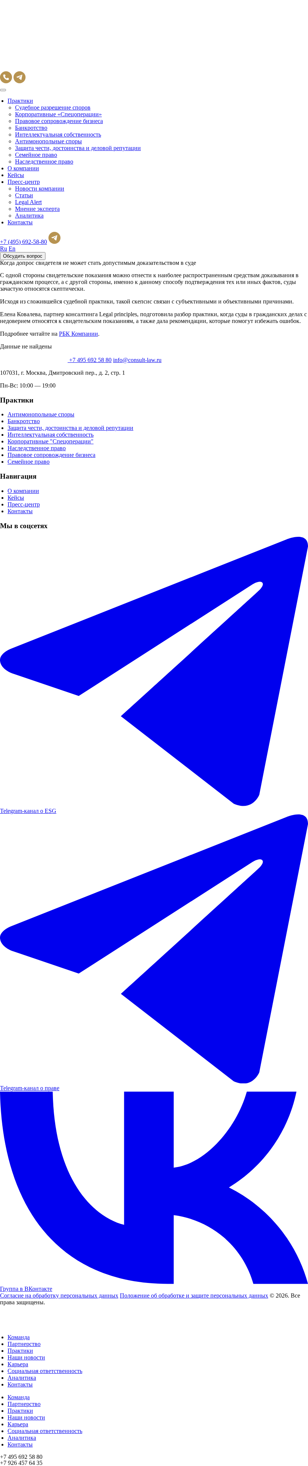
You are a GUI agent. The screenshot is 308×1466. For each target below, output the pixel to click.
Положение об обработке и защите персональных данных (194, 1295)
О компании (23, 168)
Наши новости (26, 1357)
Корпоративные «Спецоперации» (58, 114)
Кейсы (16, 175)
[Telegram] (20, 81)
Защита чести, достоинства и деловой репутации (78, 148)
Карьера (18, 1364)
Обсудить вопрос (22, 256)
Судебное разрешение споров (53, 107)
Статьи (24, 195)
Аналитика (29, 215)
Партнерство (24, 1344)
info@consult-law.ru (137, 360)
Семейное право (36, 155)
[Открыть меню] (3, 90)
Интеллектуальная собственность (58, 134)
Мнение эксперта (37, 209)
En (12, 248)
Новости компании (39, 188)
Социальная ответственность (45, 1371)
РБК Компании (78, 333)
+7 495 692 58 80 (90, 360)
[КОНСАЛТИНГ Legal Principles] (34, 68)
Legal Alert (28, 202)
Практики (20, 101)
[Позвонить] (6, 81)
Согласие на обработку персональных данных (59, 1295)
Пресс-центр (24, 182)
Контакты (20, 222)
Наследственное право (44, 161)
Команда (19, 1337)
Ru (3, 248)
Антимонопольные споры (48, 141)
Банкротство (31, 128)
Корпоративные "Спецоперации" (51, 441)
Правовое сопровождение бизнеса (59, 121)
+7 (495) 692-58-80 (23, 242)
